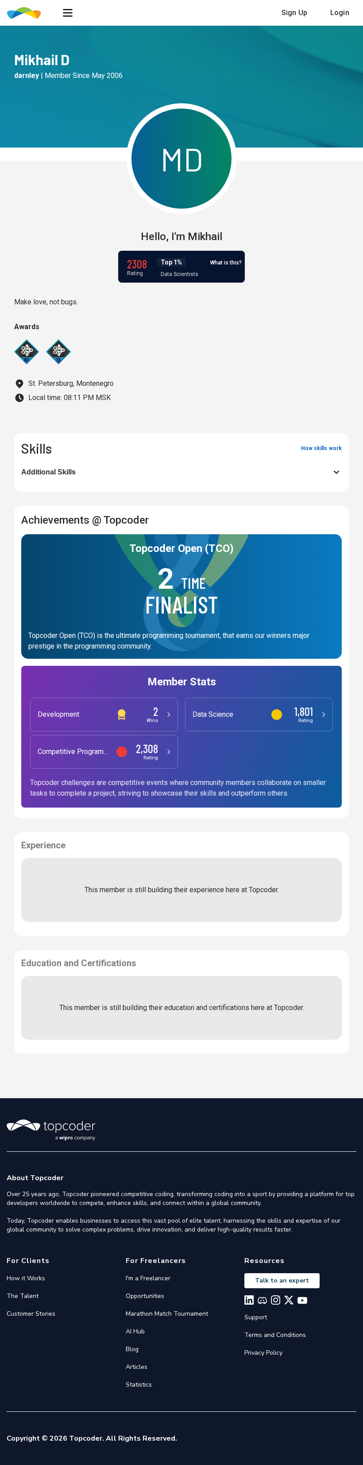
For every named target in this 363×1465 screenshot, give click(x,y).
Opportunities (145, 1296)
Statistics (139, 1384)
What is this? (226, 263)
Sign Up (294, 12)
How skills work (321, 448)
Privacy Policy (263, 1352)
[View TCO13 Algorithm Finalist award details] (58, 351)
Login (339, 12)
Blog (132, 1349)
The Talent (23, 1296)
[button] (68, 13)
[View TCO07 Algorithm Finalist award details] (26, 351)
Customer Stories (31, 1314)
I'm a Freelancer (148, 1278)
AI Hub (135, 1331)
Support (255, 1317)
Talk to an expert (282, 1280)
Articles (136, 1367)
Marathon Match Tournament (167, 1314)
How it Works (26, 1278)
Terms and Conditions (275, 1335)
